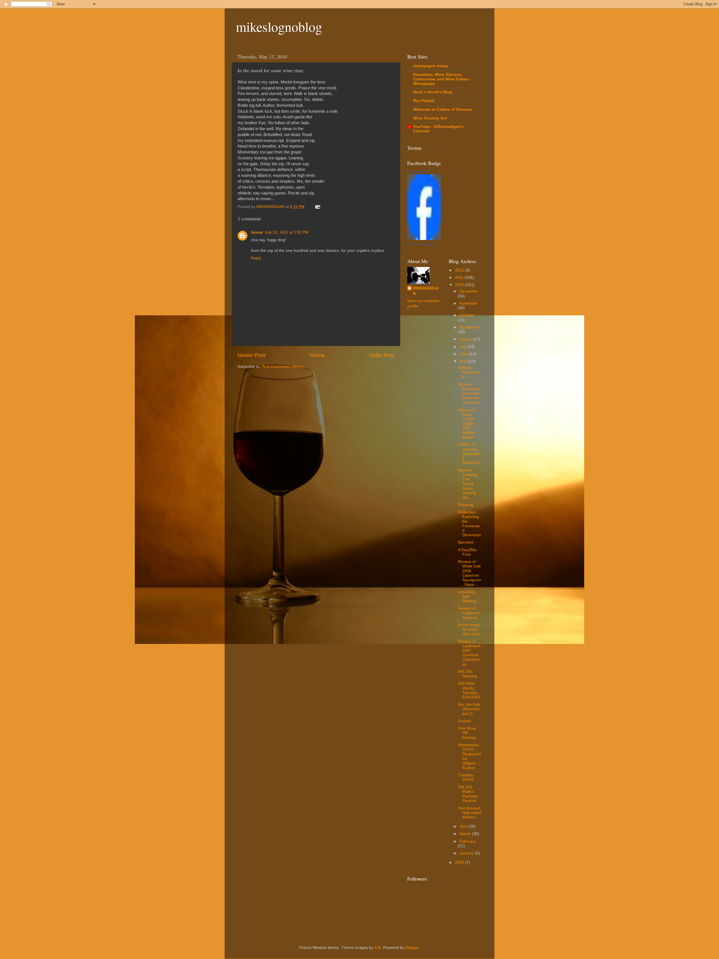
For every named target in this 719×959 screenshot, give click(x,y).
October (466, 315)
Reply (256, 258)
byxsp (257, 232)
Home (317, 355)
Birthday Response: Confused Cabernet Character (469, 393)
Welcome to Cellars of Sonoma (442, 109)
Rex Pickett (424, 101)
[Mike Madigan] (424, 239)
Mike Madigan (416, 171)
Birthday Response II (469, 372)
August (466, 339)
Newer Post (251, 355)
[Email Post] (317, 207)
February (467, 841)
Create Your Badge (420, 244)
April (463, 826)
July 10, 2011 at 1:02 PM (286, 232)
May (463, 361)
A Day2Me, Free (467, 552)
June (464, 354)
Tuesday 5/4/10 (466, 777)
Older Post (382, 355)
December (468, 291)
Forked (464, 721)
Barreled (465, 542)
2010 (460, 285)
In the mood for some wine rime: (469, 629)
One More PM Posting (467, 732)
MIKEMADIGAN (426, 291)
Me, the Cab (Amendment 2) (469, 709)
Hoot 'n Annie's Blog (432, 92)
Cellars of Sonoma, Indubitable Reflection (469, 453)
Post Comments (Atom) (282, 367)
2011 (460, 277)
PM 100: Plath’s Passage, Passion (468, 794)
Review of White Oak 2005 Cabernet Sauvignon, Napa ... (469, 573)
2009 (460, 862)
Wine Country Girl (430, 118)
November (468, 303)
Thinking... (467, 505)
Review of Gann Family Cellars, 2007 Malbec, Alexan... (468, 423)
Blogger (412, 948)
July (463, 347)
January (467, 853)
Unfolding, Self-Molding (467, 596)
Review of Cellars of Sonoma (468, 612)
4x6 (377, 948)
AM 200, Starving (467, 674)
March (465, 834)
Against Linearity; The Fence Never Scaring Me (468, 483)
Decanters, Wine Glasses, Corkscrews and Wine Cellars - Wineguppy (442, 79)
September (469, 327)
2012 (460, 270)
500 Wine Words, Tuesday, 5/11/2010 (469, 690)
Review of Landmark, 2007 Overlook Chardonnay (469, 652)
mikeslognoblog (279, 26)
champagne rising (430, 66)
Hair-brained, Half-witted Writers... (469, 812)
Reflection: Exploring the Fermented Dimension (469, 523)
